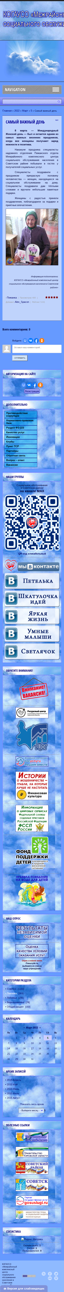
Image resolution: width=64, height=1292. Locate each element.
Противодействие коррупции (17, 414)
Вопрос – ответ (15, 460)
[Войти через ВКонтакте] (30, 340)
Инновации (13, 437)
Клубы (10, 441)
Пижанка (12, 297)
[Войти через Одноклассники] (41, 340)
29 (16, 1059)
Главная (7, 110)
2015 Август (13, 1097)
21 (8, 1053)
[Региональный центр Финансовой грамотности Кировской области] (32, 750)
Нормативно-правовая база (19, 421)
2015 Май (12, 1084)
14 (8, 1048)
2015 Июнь (13, 1088)
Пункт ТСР (12, 446)
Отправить (19, 358)
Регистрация (32, 391)
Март (25, 110)
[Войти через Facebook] (36, 340)
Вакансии (12, 465)
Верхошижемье (15, 1002)
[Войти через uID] (25, 340)
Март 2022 (32, 1027)
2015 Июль (13, 1093)
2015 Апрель (14, 1080)
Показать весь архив (32, 1104)
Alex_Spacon (22, 301)
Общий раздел (15, 1006)
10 (32, 1043)
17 (32, 1048)
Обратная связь (15, 455)
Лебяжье (12, 997)
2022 (17, 110)
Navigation (15, 89)
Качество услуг (15, 432)
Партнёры (12, 451)
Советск (11, 988)
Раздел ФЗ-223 (15, 427)
